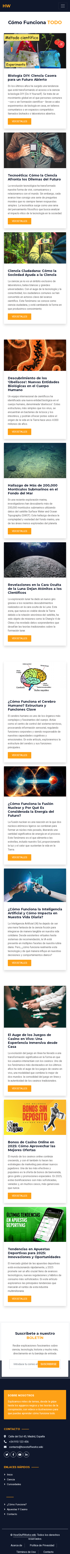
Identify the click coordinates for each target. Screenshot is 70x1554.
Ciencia (11, 1479)
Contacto (12, 1514)
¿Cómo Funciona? (17, 1504)
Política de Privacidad (42, 1545)
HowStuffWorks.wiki (24, 1535)
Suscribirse (48, 1364)
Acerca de (16, 1545)
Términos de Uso (26, 1552)
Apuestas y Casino (17, 1509)
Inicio (10, 1474)
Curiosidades (14, 1484)
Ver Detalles (19, 121)
